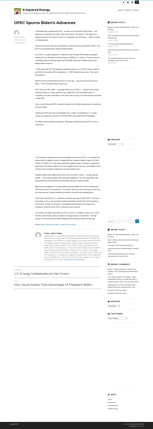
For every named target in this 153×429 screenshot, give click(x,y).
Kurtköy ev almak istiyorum (116, 269)
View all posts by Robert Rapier (74, 259)
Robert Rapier (45, 224)
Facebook (72, 224)
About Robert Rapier (128, 10)
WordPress (140, 426)
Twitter (56, 224)
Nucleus (125, 424)
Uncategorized (19, 43)
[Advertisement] (68, 142)
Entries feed (112, 402)
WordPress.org (113, 409)
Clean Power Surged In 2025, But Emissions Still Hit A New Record (123, 271)
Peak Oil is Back (121, 290)
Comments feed (113, 405)
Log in (110, 399)
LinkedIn (62, 224)
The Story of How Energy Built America (120, 44)
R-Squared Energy (36, 10)
